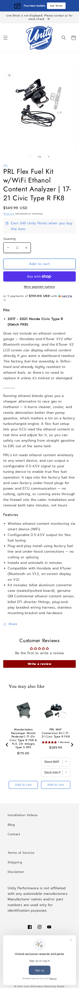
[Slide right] (48, 157)
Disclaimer (16, 871)
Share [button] (12, 624)
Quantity (9, 239)
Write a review (40, 664)
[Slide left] (30, 157)
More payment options (39, 287)
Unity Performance (33, 986)
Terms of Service (21, 852)
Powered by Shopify (54, 986)
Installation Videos (23, 815)
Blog (11, 824)
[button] (5, 38)
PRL (5, 165)
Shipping (8, 213)
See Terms (56, 5)
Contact (14, 834)
